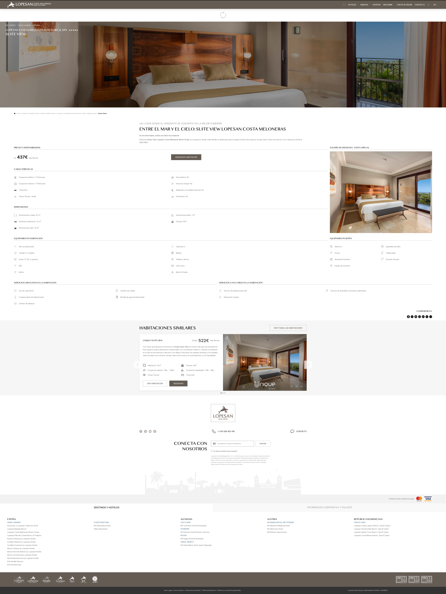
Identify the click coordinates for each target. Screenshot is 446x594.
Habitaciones (92, 113)
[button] (429, 5)
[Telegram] (427, 316)
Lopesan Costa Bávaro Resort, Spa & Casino (372, 535)
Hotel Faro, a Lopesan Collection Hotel (22, 526)
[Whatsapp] (423, 316)
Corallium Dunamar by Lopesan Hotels (22, 545)
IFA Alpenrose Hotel (275, 529)
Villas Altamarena (100, 529)
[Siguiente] (308, 364)
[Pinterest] (419, 316)
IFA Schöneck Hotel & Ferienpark (194, 526)
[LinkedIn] (415, 316)
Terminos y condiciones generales (229, 590)
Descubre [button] (387, 5)
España (36, 25)
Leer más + (143, 142)
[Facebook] (408, 316)
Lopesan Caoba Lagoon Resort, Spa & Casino (372, 526)
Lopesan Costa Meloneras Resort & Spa (70, 113)
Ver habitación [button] (155, 383)
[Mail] (430, 316)
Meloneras (11, 25)
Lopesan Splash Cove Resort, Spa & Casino (371, 532)
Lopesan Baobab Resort (16, 529)
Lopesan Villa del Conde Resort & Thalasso (24, 535)
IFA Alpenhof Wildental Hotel (278, 526)
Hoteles (24, 113)
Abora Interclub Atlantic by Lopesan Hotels (24, 552)
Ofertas (377, 5)
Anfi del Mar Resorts (15, 561)
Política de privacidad (192, 590)
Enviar (263, 444)
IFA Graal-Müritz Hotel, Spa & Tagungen (196, 545)
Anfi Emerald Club (14, 565)
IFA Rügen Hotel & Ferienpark (192, 539)
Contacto (420, 5)
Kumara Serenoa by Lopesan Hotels (21, 539)
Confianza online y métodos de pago (401, 499)
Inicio (18, 113)
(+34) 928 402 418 (226, 431)
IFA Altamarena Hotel (102, 526)
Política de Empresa (208, 590)
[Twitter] (412, 316)
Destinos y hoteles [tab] (106, 507)
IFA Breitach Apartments (277, 532)
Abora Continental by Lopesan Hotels (22, 555)
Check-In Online (404, 5)
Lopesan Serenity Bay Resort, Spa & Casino (371, 529)
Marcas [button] (364, 5)
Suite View (102, 113)
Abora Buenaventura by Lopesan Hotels (23, 558)
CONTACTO (301, 431)
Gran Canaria (24, 25)
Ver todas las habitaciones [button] (288, 328)
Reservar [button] (178, 383)
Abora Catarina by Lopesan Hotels (20, 548)
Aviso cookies (178, 590)
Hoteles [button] (352, 5)
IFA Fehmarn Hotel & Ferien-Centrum (195, 532)
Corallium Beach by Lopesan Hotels (21, 542)
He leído (225, 451)
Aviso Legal (168, 590)
